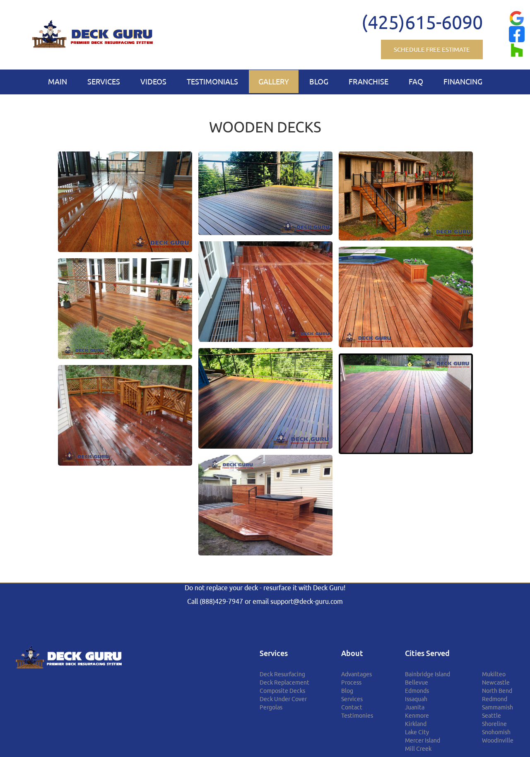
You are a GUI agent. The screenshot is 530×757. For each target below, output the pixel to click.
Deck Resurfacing (282, 674)
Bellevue (416, 682)
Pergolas (271, 707)
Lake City (417, 732)
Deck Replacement (284, 682)
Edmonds (417, 690)
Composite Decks (282, 690)
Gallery (273, 81)
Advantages (356, 674)
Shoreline (494, 724)
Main (57, 81)
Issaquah (416, 699)
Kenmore (417, 715)
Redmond (494, 699)
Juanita (414, 707)
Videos (153, 81)
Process (351, 682)
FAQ (416, 81)
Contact (351, 707)
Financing (462, 81)
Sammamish (497, 707)
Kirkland (415, 724)
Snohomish (496, 732)
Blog (318, 81)
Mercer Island (422, 740)
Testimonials (212, 81)
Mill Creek (418, 748)
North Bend (497, 690)
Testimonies (357, 715)
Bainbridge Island (427, 674)
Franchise (368, 81)
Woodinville (497, 740)
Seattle (491, 715)
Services (103, 81)
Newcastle (496, 682)
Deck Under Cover (283, 699)
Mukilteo (494, 674)
